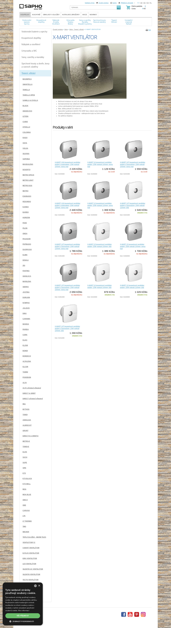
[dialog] (23, 603)
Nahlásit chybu (89, 3)
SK (141, 3)
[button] (22, 621)
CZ (138, 3)
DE (144, 3)
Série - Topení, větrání (76, 29)
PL (151, 3)
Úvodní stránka (103, 3)
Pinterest (136, 614)
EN (148, 3)
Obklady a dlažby (51, 15)
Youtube (130, 614)
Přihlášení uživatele (127, 3)
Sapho (114, 3)
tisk (149, 30)
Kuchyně (36, 15)
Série (66, 29)
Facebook (123, 614)
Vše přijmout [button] (23, 616)
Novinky (93, 15)
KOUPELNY (25, 15)
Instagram (143, 614)
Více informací (23, 610)
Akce (84, 15)
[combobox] (35, 585)
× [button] (39, 586)
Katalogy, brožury (71, 15)
